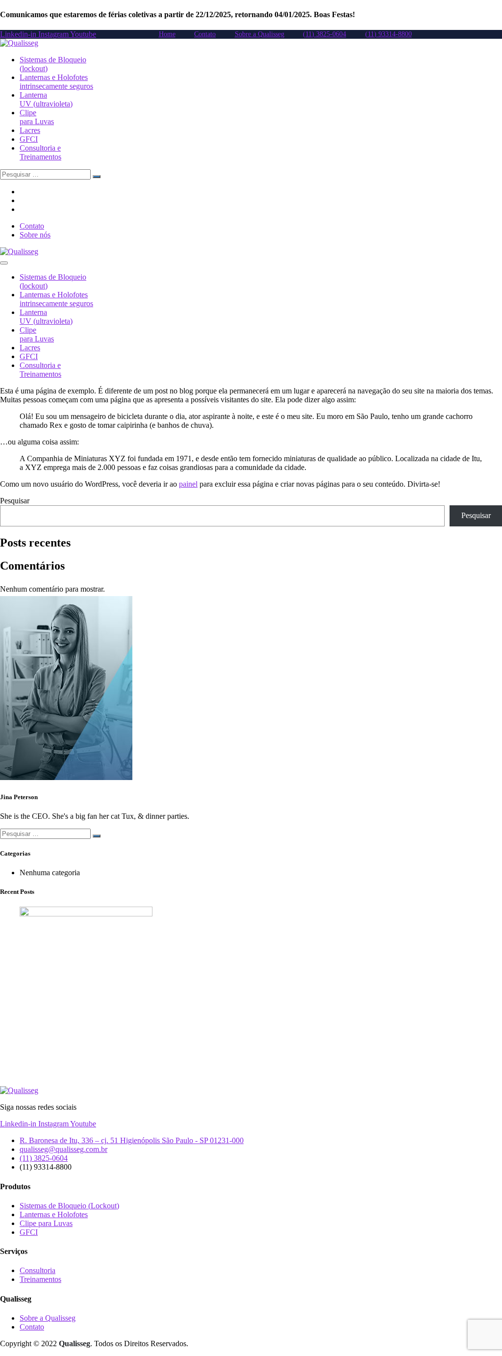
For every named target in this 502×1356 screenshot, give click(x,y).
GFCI (29, 139)
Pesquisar (14, 500)
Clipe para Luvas (37, 117)
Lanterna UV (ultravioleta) (46, 99)
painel (188, 484)
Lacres (30, 130)
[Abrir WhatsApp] (477, 1331)
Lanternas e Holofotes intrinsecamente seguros (56, 81)
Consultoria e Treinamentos (40, 152)
